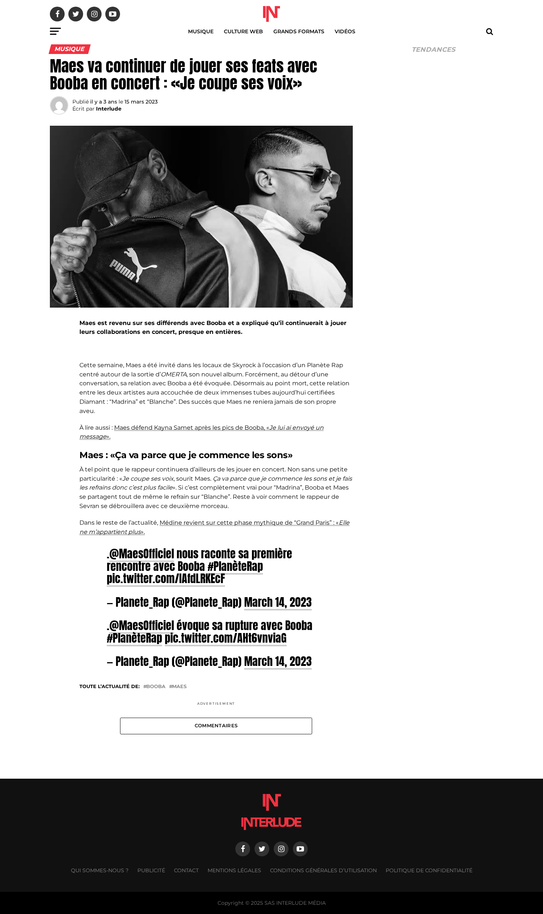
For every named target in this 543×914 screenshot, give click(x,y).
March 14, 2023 (278, 601)
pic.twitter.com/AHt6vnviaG (226, 637)
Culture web (243, 31)
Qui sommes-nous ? (100, 870)
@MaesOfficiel (141, 553)
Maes (179, 686)
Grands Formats (298, 31)
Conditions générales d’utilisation (323, 870)
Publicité (151, 870)
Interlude (109, 108)
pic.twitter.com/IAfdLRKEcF (166, 578)
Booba (155, 686)
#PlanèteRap (235, 566)
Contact (186, 870)
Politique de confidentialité (429, 870)
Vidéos (345, 31)
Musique (201, 31)
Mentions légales (234, 870)
